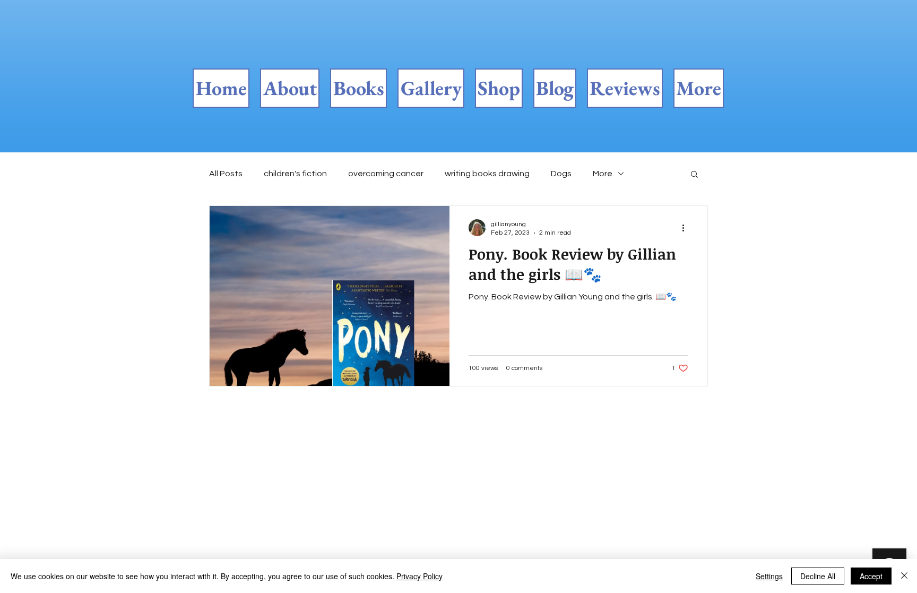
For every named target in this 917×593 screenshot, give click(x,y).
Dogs (561, 173)
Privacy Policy (419, 576)
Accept (871, 576)
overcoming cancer (385, 173)
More (602, 173)
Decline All (817, 576)
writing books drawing (487, 173)
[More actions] (686, 227)
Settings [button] (769, 576)
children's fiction (295, 173)
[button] (694, 175)
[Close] (904, 576)
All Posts (226, 173)
